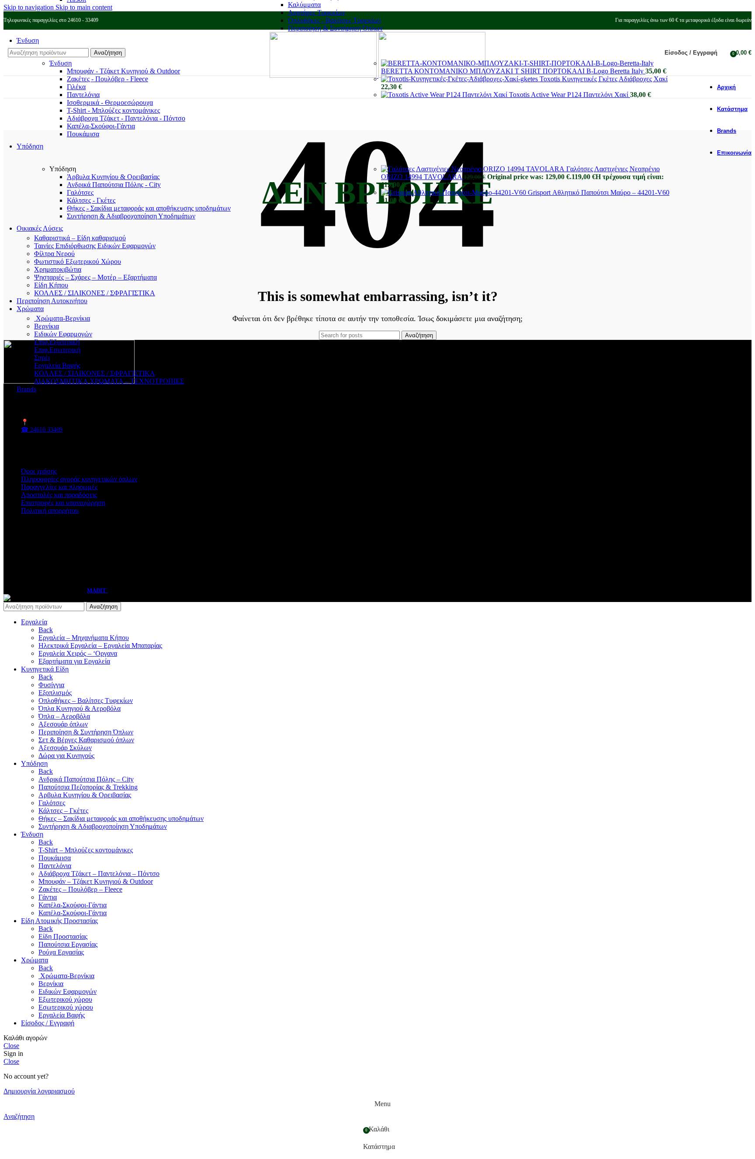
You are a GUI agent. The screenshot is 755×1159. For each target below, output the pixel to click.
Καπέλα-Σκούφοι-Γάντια (101, 126)
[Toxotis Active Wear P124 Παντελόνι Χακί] (445, 94)
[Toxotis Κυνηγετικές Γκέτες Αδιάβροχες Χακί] (460, 79)
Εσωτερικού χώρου (65, 1007)
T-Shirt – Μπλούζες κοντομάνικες (85, 850)
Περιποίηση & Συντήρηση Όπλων (335, 28)
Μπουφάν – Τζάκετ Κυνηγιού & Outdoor (95, 881)
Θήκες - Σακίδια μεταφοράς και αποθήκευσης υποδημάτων (149, 208)
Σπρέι (42, 357)
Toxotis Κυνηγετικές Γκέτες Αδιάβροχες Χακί (604, 79)
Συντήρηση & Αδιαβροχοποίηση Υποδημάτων (131, 216)
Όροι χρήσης (39, 471)
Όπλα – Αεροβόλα (64, 716)
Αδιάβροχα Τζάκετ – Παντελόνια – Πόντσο (98, 873)
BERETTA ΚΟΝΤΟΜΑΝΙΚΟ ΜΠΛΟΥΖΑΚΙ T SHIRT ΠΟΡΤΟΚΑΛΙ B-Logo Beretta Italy (513, 71)
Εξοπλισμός (55, 692)
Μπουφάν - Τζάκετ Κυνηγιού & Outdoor (123, 71)
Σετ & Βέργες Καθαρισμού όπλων (86, 740)
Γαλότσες (80, 192)
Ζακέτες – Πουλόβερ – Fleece (80, 889)
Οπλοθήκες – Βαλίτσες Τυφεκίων (85, 700)
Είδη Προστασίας (62, 936)
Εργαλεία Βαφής (57, 365)
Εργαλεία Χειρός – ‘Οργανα (77, 653)
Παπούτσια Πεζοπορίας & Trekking (88, 787)
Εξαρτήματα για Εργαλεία (74, 661)
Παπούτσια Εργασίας (67, 944)
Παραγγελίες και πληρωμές (59, 487)
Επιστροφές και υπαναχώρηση (63, 502)
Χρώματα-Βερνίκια (62, 318)
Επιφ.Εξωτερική (57, 342)
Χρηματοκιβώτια (57, 269)
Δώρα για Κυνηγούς (66, 755)
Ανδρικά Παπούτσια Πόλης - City (114, 184)
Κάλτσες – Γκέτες (63, 810)
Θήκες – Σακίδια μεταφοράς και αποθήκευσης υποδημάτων (121, 818)
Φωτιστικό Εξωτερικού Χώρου (77, 261)
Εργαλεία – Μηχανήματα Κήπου (83, 637)
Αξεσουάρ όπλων (63, 724)
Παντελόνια (83, 94)
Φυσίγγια (51, 684)
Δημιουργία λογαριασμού (39, 1091)
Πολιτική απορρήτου (50, 510)
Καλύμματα (304, 4)
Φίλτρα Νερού (54, 253)
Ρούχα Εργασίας (61, 952)
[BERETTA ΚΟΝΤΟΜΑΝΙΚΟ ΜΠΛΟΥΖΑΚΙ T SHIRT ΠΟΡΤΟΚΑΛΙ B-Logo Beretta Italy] (517, 63)
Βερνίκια (46, 326)
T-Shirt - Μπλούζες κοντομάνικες (113, 110)
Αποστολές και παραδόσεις (59, 494)
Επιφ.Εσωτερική (57, 349)
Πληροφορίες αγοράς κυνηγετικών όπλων (79, 479)
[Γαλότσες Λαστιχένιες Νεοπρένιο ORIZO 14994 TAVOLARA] (473, 169)
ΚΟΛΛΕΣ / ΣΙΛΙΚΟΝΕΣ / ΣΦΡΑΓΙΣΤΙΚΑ (94, 293)
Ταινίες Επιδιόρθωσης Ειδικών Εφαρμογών (95, 245)
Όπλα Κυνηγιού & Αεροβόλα (79, 708)
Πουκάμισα (83, 134)
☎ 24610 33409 (41, 429)
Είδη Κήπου (51, 285)
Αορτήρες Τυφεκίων (316, 12)
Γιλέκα (76, 86)
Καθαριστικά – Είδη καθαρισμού (80, 238)
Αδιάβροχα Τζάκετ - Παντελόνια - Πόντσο (126, 118)
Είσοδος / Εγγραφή (47, 1023)
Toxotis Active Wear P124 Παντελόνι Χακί (569, 94)
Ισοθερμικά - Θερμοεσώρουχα (110, 102)
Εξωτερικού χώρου (65, 999)
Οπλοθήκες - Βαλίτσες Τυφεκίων (334, 20)
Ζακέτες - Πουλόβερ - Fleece (107, 79)
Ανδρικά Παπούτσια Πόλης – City (86, 779)
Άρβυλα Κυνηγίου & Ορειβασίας (113, 176)
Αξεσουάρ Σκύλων (65, 747)
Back (45, 629)
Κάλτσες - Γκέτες (91, 200)
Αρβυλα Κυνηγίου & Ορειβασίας (84, 795)
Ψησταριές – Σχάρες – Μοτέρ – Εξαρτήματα (95, 277)
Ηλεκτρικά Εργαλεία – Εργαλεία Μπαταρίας (100, 645)
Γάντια (47, 897)
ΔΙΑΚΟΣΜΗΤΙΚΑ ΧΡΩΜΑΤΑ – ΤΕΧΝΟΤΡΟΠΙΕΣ (109, 381)
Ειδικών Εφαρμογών (63, 334)
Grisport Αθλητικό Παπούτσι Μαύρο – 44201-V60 (598, 192)
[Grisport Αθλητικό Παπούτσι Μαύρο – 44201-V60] (454, 192)
